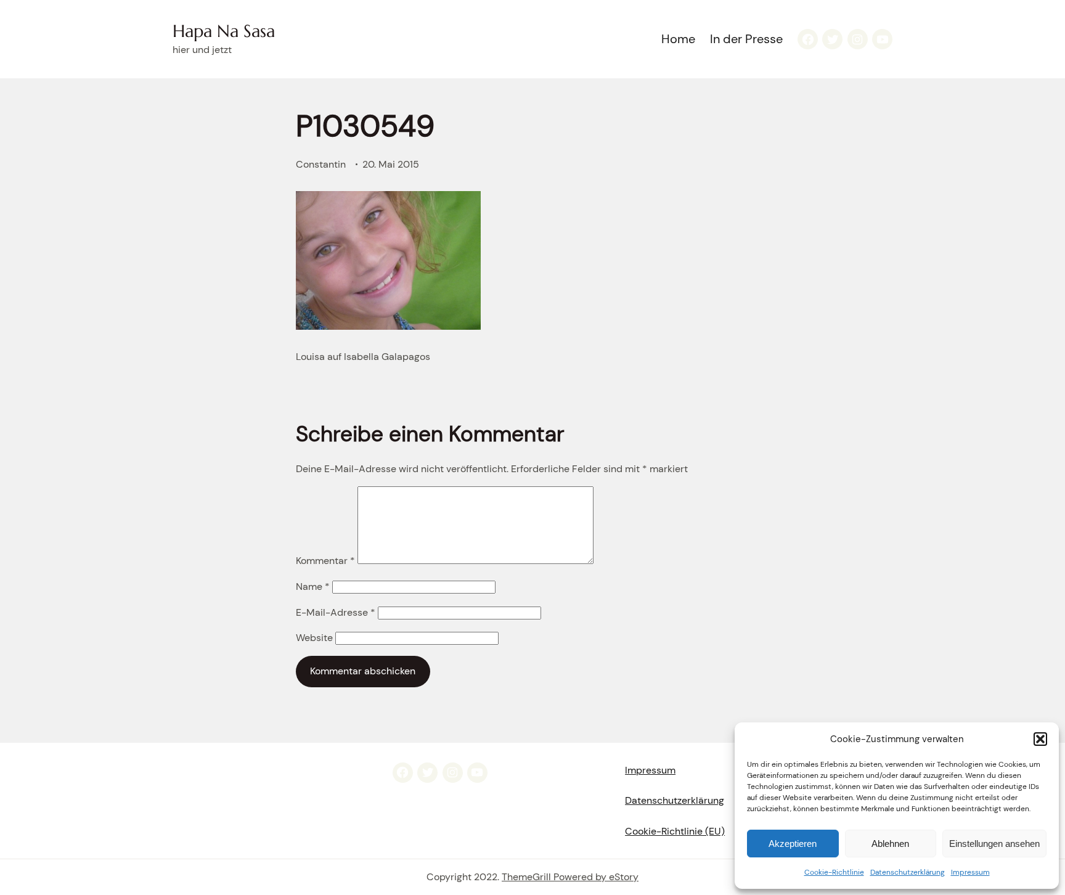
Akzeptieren (793, 843)
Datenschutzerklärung (907, 872)
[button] (1040, 739)
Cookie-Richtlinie (834, 872)
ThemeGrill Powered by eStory (570, 876)
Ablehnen (890, 843)
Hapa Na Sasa (224, 31)
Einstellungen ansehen (994, 843)
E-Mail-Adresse (335, 612)
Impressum (970, 872)
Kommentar (325, 560)
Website (314, 637)
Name (313, 586)
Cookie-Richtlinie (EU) (675, 831)
